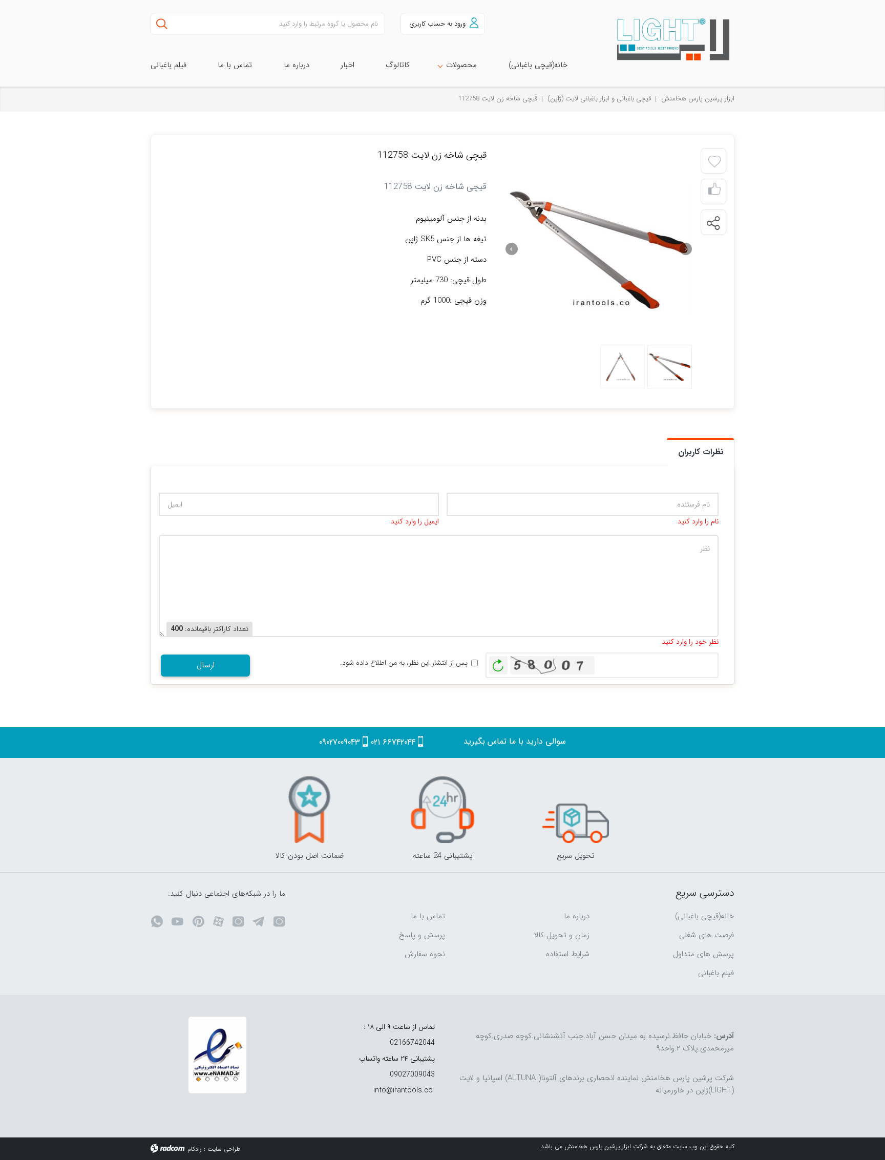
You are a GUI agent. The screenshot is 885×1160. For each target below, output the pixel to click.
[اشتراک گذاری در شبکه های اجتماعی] (713, 222)
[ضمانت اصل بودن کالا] (309, 809)
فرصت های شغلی (706, 935)
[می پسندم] (714, 191)
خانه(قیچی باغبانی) (704, 916)
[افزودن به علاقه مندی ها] (714, 162)
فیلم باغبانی (716, 973)
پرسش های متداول (703, 954)
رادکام (194, 1149)
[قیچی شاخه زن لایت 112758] (598, 249)
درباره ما (576, 916)
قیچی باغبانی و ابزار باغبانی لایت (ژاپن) (599, 98)
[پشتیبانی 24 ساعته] (442, 809)
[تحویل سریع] (575, 809)
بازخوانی (498, 663)
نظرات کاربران (701, 452)
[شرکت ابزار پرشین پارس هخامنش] (667, 39)
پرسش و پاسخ (422, 935)
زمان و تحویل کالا (561, 935)
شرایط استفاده (567, 954)
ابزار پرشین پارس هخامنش (697, 98)
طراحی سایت (223, 1149)
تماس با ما (428, 916)
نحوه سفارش (425, 954)
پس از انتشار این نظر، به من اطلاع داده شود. (404, 663)
